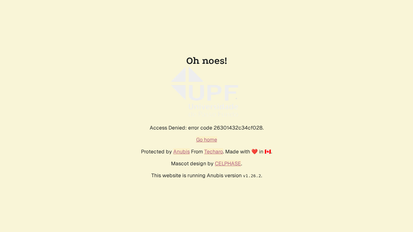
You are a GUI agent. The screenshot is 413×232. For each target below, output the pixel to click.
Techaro (213, 151)
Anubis (181, 151)
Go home (206, 139)
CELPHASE (228, 163)
